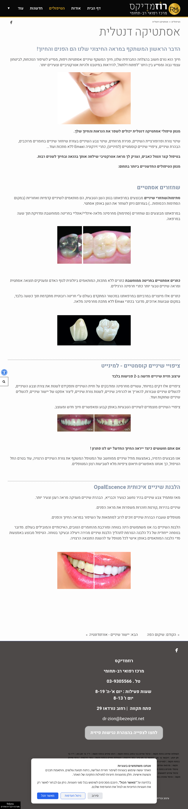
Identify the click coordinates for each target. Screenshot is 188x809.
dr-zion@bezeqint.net (123, 719)
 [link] (11, 22)
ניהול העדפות (73, 795)
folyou (10, 805)
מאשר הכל (47, 795)
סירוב (95, 795)
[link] (154, 8)
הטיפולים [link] (175, 21)
